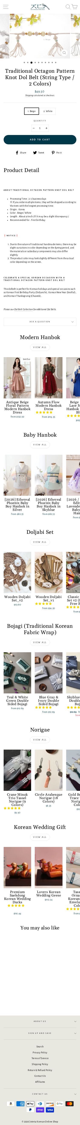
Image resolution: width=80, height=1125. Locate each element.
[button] (44, 412)
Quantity (40, 121)
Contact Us (40, 1076)
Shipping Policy (40, 1064)
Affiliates (40, 1082)
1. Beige (31, 111)
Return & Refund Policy (40, 1070)
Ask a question (40, 322)
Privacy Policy (40, 1052)
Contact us (40, 1094)
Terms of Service (40, 1058)
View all (40, 347)
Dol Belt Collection (23, 309)
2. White (48, 111)
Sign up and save (40, 1033)
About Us (40, 1021)
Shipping (29, 95)
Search (40, 1046)
